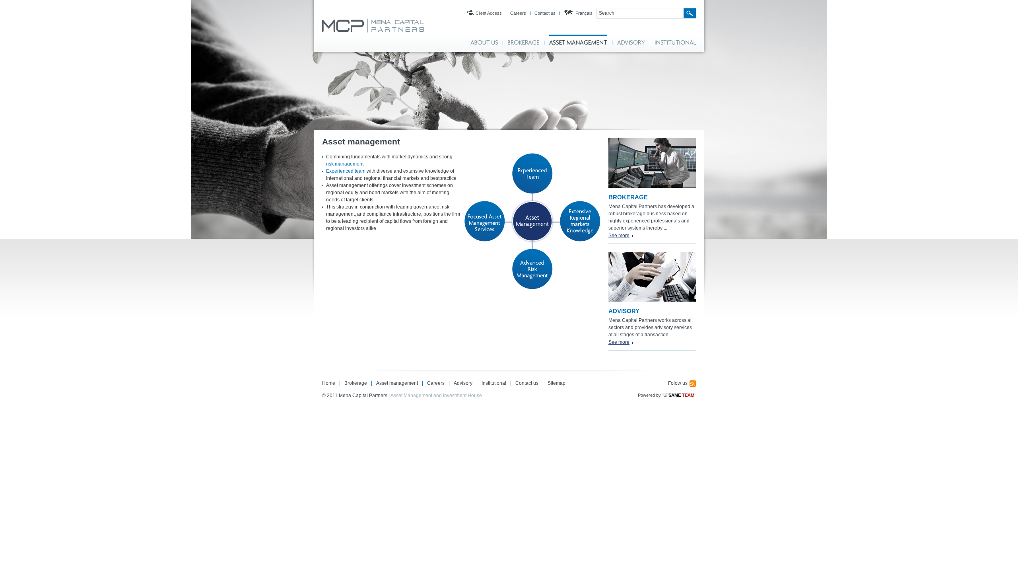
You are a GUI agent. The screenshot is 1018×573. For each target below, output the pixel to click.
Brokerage (355, 383)
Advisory (463, 383)
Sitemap (556, 383)
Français (584, 13)
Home (328, 383)
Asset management (397, 383)
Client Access (489, 13)
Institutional (494, 383)
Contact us (545, 13)
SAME (681, 395)
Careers (518, 13)
